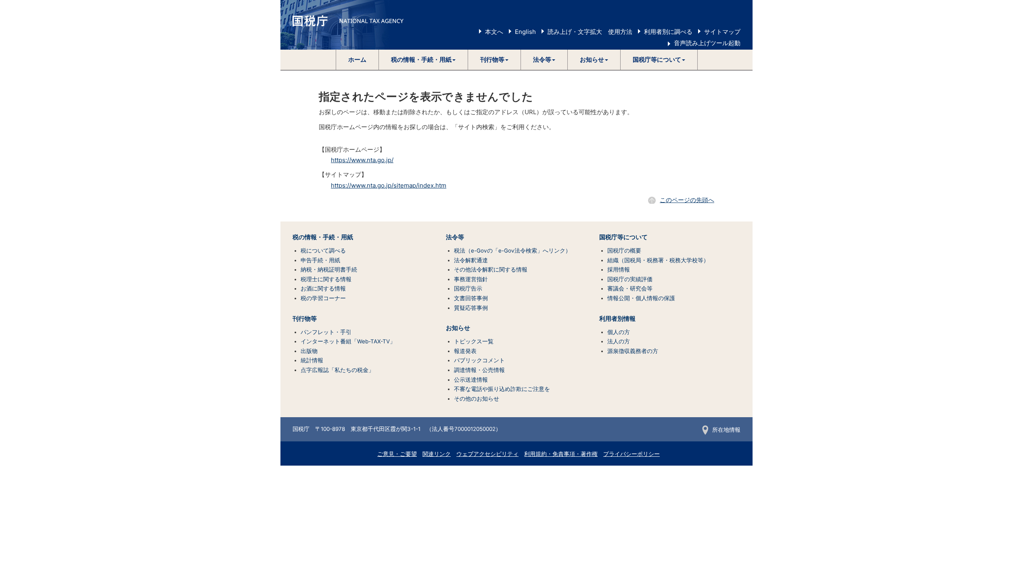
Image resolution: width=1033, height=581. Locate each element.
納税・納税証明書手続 (329, 269)
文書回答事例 (471, 298)
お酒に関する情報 (323, 288)
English (525, 32)
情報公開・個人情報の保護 (641, 298)
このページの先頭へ (687, 200)
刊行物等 (305, 318)
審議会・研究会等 (629, 288)
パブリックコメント (479, 360)
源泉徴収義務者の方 (632, 351)
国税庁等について (623, 237)
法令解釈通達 (471, 260)
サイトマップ (722, 32)
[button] (423, 60)
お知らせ (458, 328)
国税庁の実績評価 (629, 279)
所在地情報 (726, 429)
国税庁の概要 (624, 250)
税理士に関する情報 (326, 279)
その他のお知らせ (476, 398)
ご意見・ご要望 (397, 454)
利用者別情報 (617, 318)
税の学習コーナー (323, 298)
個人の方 (618, 332)
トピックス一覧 (473, 341)
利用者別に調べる (668, 32)
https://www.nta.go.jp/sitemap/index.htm (388, 185)
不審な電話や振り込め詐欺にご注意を (502, 389)
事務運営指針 (471, 279)
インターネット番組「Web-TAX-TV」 (348, 341)
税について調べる (323, 250)
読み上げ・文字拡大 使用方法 (590, 32)
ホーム (357, 59)
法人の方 (618, 341)
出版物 (309, 351)
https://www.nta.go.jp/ (362, 160)
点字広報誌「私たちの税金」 (337, 370)
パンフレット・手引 (326, 332)
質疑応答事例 (471, 308)
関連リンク (436, 454)
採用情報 (618, 269)
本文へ (494, 32)
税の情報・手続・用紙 (323, 237)
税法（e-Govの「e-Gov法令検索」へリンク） (512, 250)
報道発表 (465, 351)
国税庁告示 (468, 288)
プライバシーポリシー (631, 454)
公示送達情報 (471, 379)
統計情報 (312, 360)
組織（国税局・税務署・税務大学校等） (658, 260)
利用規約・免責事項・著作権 (561, 454)
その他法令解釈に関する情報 (490, 269)
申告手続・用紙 (320, 260)
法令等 (455, 237)
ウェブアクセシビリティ (487, 454)
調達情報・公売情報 (479, 370)
